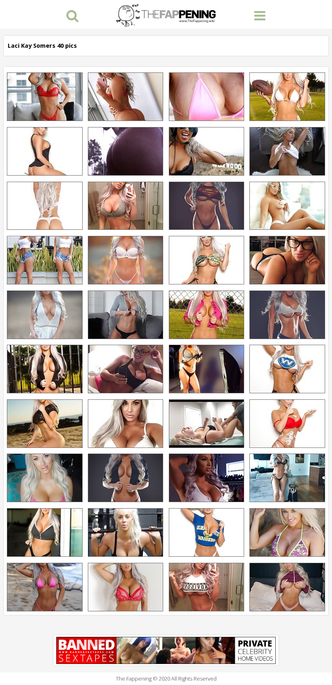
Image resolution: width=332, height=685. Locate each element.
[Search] (72, 15)
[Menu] (260, 15)
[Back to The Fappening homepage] (166, 14)
